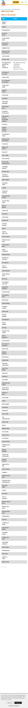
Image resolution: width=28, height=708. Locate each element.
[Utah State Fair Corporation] (4, 3)
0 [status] (23, 2)
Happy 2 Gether (8, 9)
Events (2, 9)
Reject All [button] (9, 702)
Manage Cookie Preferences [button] (14, 705)
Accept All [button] (18, 702)
